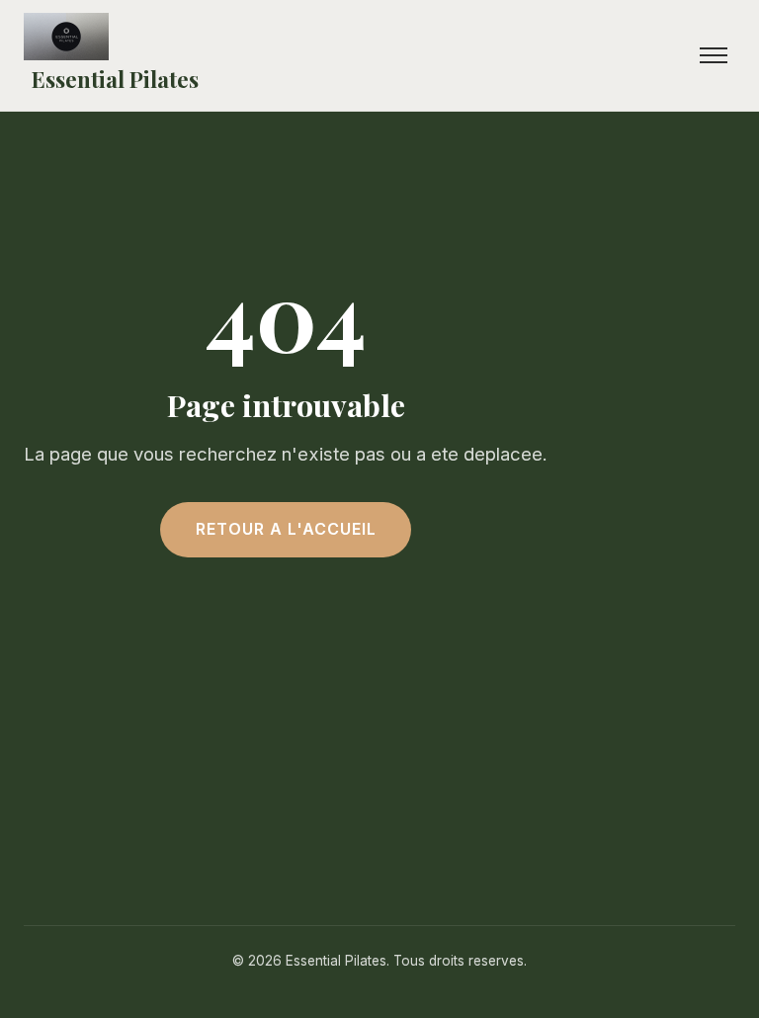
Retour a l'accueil (286, 529)
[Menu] (713, 55)
